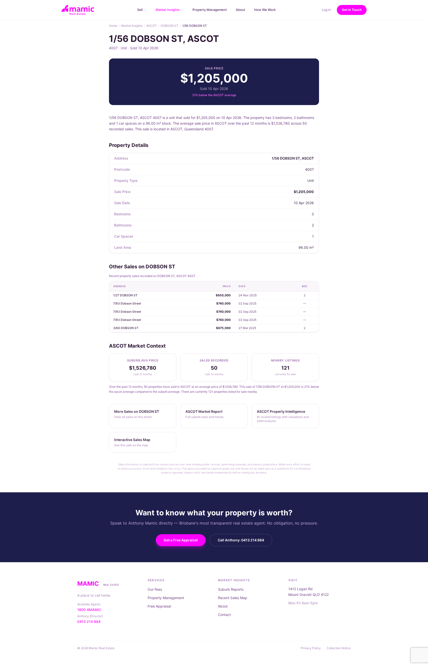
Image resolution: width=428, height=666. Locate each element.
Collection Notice (339, 648)
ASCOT (151, 26)
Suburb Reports (230, 589)
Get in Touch (352, 10)
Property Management (209, 10)
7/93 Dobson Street (127, 303)
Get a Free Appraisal (181, 540)
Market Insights (131, 26)
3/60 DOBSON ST (125, 328)
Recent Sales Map (232, 598)
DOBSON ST (169, 26)
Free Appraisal (159, 606)
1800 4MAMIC (89, 610)
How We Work (265, 10)
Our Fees (155, 589)
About (240, 10)
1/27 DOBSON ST (125, 295)
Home (113, 26)
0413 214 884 (89, 621)
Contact (224, 614)
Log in (326, 10)
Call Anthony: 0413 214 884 (241, 540)
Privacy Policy (311, 648)
